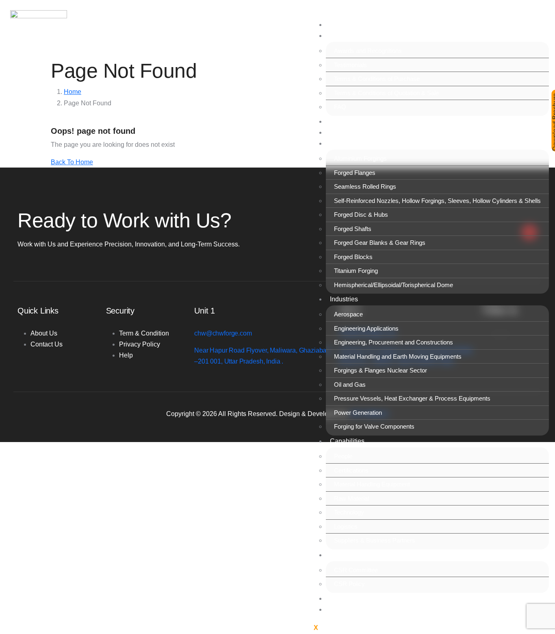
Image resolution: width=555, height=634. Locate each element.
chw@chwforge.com (222, 333)
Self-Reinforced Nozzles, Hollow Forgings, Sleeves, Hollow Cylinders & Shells (437, 200)
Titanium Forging (356, 270)
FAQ (340, 106)
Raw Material (351, 498)
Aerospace (348, 314)
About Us (343, 35)
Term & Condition (144, 333)
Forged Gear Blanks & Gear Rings (379, 242)
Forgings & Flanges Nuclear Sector (380, 370)
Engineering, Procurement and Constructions (393, 342)
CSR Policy (349, 583)
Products (343, 143)
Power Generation (358, 412)
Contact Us (346, 609)
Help (126, 355)
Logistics (346, 526)
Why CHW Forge (354, 121)
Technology (349, 512)
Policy (339, 132)
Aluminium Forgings (360, 158)
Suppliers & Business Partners (374, 540)
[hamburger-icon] (315, 20)
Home (338, 24)
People (343, 456)
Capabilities (347, 441)
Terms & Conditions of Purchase (377, 78)
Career (340, 598)
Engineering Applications (366, 328)
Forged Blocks (353, 256)
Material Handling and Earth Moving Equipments (398, 356)
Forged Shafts (352, 228)
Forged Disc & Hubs (361, 214)
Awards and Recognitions (368, 50)
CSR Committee (356, 569)
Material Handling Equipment (372, 484)
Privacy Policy (139, 344)
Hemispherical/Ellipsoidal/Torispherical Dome (393, 284)
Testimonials (350, 64)
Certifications (351, 470)
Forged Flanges (354, 172)
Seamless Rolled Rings (365, 186)
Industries (344, 299)
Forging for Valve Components (374, 426)
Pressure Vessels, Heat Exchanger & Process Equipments (412, 398)
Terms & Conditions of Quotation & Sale (386, 92)
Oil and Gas (350, 384)
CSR (337, 554)
